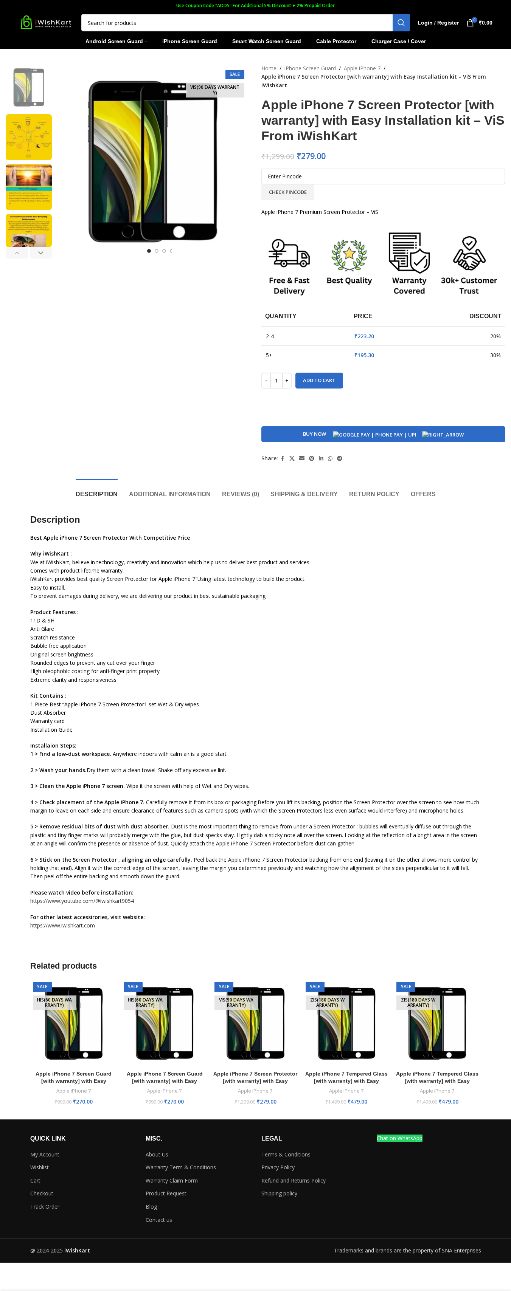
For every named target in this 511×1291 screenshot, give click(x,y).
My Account (44, 1154)
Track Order (44, 1206)
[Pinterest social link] (312, 459)
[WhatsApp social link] (330, 459)
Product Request (166, 1193)
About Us (157, 1154)
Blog (151, 1206)
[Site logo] (46, 22)
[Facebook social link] (282, 459)
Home (268, 68)
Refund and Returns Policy (293, 1180)
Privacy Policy (278, 1167)
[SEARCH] (401, 22)
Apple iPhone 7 (362, 68)
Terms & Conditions (286, 1154)
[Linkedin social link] (321, 459)
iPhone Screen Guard (310, 68)
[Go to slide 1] (149, 251)
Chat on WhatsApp (399, 1138)
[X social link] (292, 459)
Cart (35, 1180)
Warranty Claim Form (172, 1180)
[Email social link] (302, 459)
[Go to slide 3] (164, 251)
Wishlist (39, 1167)
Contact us (159, 1219)
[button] (17, 253)
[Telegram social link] (340, 459)
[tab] (97, 490)
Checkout (41, 1193)
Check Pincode (288, 192)
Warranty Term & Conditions (181, 1167)
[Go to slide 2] (156, 251)
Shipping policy (279, 1193)
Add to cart (319, 380)
